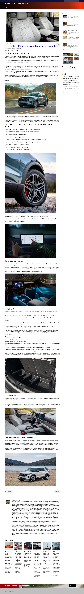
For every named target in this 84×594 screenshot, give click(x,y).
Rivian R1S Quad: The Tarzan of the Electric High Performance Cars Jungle (71, 32)
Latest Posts (15, 497)
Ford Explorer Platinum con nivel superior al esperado (20, 488)
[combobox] (69, 69)
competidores (56, 121)
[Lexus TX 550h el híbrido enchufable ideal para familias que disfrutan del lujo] (65, 62)
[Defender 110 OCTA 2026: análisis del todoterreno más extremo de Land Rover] (65, 58)
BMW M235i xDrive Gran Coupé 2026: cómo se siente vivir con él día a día (70, 18)
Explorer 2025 (11, 71)
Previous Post (9, 491)
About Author (8, 497)
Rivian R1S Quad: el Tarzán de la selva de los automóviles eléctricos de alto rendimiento (70, 25)
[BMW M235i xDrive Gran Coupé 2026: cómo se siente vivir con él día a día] (65, 54)
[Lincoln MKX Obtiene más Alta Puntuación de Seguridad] (28, 546)
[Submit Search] (65, 1)
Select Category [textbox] (66, 69)
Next (59, 560)
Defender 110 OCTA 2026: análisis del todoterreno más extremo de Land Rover (71, 39)
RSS (64, 74)
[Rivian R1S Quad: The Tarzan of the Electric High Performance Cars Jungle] (76, 54)
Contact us (72, 586)
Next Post (57, 491)
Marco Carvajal (8, 48)
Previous (6, 560)
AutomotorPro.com (42, 488)
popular (31, 218)
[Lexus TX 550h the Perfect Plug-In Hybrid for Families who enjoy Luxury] (70, 62)
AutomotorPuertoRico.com (16, 3)
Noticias (17, 48)
